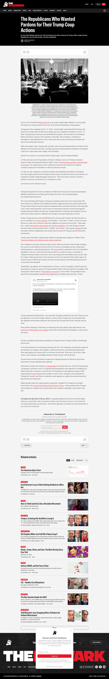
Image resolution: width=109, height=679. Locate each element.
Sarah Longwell (26, 525)
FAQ (92, 4)
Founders (52, 10)
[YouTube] (104, 666)
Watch (10, 10)
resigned (78, 228)
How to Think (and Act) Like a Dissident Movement (41, 503)
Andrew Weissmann (27, 622)
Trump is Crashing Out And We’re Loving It (37, 518)
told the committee (59, 226)
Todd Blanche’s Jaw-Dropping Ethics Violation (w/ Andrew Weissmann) (40, 614)
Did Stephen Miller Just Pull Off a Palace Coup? (39, 534)
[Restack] (28, 52)
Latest (73, 460)
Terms (94, 676)
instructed (45, 122)
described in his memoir (39, 226)
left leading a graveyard (50, 272)
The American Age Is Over (31, 470)
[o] (78, 488)
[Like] (24, 52)
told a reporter (42, 221)
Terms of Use (62, 660)
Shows (24, 10)
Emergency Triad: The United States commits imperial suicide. (37, 472)
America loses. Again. (26, 555)
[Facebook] (100, 666)
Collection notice (101, 676)
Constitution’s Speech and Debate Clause (48, 386)
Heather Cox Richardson (37, 587)
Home (4, 10)
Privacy (91, 676)
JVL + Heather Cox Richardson (32, 582)
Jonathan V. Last (26, 475)
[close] (70, 630)
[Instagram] (96, 666)
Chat (29, 10)
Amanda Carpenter (29, 40)
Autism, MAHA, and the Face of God (34, 565)
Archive (59, 10)
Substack (39, 676)
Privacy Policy (67, 661)
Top (68, 460)
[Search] (105, 11)
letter (56, 249)
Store (86, 4)
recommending (50, 366)
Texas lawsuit (37, 374)
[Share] (84, 52)
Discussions (79, 460)
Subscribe (54, 656)
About (65, 10)
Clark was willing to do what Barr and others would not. (41, 240)
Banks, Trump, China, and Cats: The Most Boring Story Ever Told (42, 551)
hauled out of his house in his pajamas (35, 330)
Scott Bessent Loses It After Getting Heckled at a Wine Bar (42, 486)
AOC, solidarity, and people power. (30, 506)
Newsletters (17, 10)
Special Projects (37, 10)
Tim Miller (25, 494)
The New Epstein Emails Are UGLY (34, 597)
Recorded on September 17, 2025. (29, 585)
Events (46, 10)
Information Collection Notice (53, 661)
